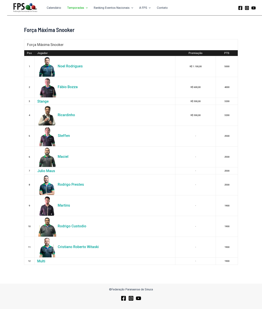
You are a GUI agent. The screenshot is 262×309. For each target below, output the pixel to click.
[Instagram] (247, 8)
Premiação (195, 53)
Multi (41, 261)
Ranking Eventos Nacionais (112, 7)
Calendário (54, 7)
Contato (162, 7)
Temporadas (75, 7)
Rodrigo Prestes (71, 184)
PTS (226, 53)
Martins (64, 205)
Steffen (64, 136)
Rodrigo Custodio (72, 226)
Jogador (42, 53)
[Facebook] (240, 8)
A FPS (143, 7)
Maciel (63, 156)
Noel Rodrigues (70, 66)
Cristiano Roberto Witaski (78, 247)
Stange (43, 101)
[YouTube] (253, 8)
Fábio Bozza (68, 87)
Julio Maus (46, 171)
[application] (86, 8)
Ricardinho (66, 115)
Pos (29, 53)
